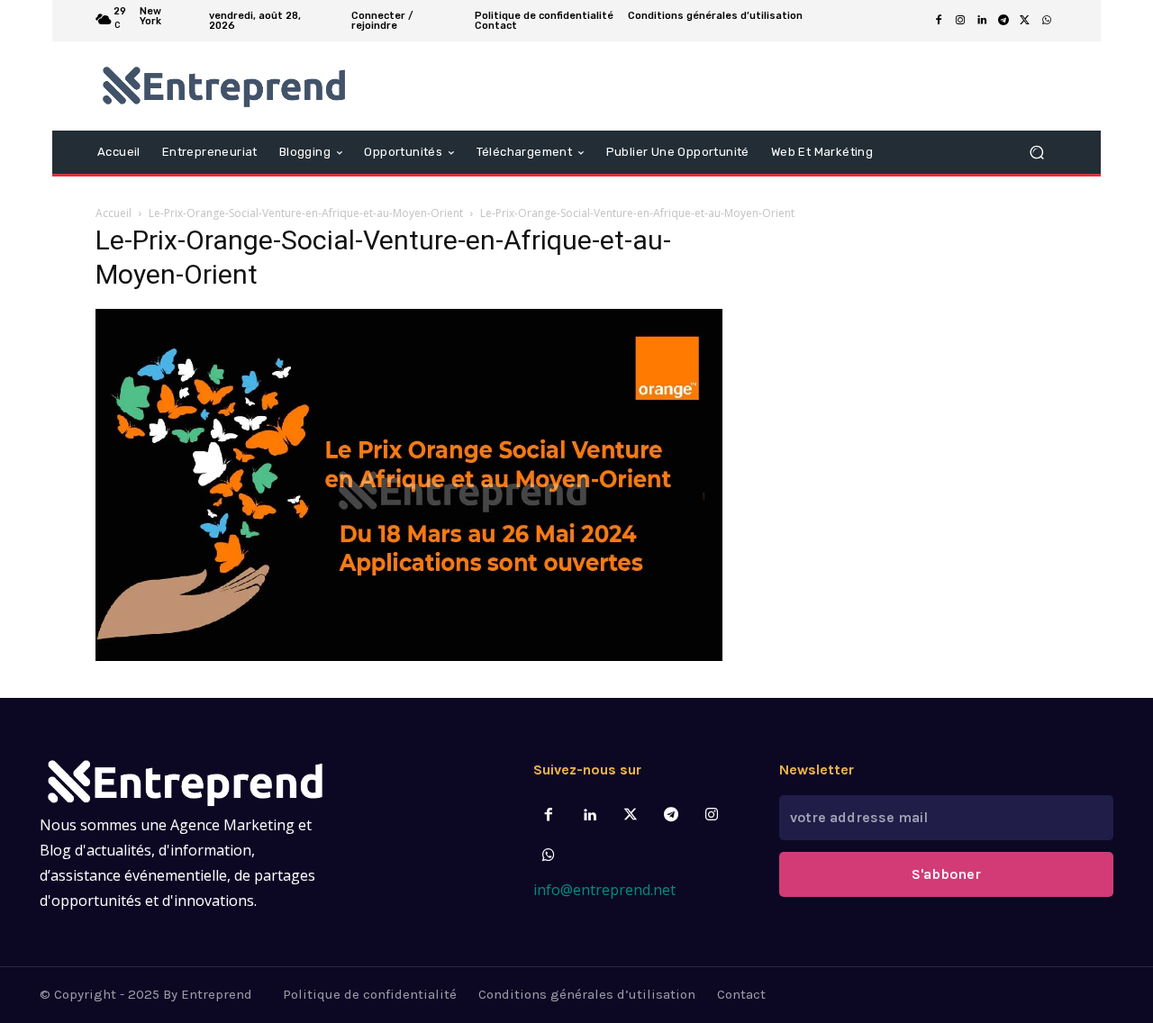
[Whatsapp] (549, 856)
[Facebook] (938, 21)
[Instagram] (960, 21)
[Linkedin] (982, 21)
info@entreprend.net (604, 890)
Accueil (113, 213)
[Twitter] (630, 815)
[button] (1036, 152)
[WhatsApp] (1047, 21)
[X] (1025, 21)
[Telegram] (1003, 21)
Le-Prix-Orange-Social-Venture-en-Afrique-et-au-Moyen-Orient (306, 213)
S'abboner (946, 874)
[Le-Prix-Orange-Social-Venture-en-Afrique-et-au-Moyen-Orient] (408, 656)
